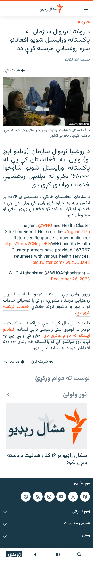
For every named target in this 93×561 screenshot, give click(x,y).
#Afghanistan (77, 232)
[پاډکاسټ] (25, 497)
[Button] (14, 71)
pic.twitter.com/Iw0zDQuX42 (61, 262)
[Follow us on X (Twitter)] (73, 497)
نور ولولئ (75, 395)
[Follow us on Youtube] (61, 497)
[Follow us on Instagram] (49, 497)
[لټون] (79, 554)
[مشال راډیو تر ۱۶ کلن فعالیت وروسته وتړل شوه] (46, 426)
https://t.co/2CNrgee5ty (27, 244)
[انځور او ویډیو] (58, 554)
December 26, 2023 (70, 279)
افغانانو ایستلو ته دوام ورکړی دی (46, 332)
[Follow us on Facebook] (85, 497)
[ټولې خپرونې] (36, 554)
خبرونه (84, 22)
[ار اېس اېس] (37, 497)
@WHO (45, 225)
